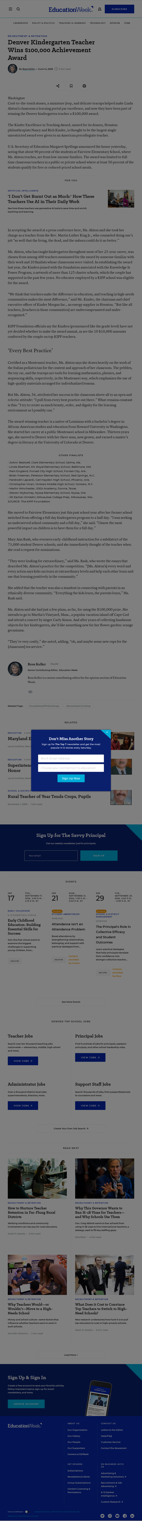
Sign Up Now (71, 778)
